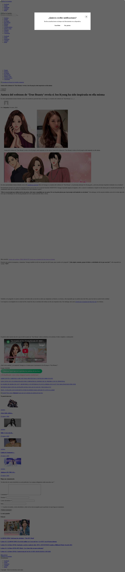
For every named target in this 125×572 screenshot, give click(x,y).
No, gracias (67, 25)
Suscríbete (57, 25)
